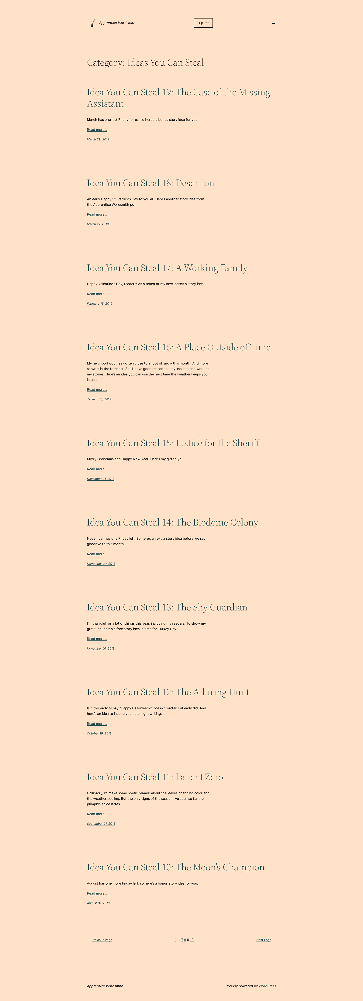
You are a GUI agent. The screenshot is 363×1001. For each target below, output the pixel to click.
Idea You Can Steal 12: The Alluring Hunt (168, 691)
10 (192, 940)
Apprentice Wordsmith (117, 23)
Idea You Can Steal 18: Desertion (150, 182)
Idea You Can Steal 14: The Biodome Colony (172, 522)
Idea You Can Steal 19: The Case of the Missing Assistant (178, 97)
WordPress (267, 986)
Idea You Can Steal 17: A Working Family (167, 267)
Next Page (266, 940)
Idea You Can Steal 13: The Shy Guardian (167, 607)
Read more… (97, 130)
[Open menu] (273, 23)
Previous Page (99, 940)
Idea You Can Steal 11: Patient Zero (155, 776)
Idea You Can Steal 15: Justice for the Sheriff (173, 442)
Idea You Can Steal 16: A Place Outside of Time (179, 347)
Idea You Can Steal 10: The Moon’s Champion (176, 867)
